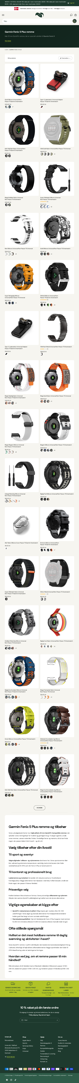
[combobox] (39, 21)
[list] (39, 8)
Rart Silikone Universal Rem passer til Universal (19, 248)
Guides (42, 1051)
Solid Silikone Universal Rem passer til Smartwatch (55, 248)
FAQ (41, 1040)
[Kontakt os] (71, 15)
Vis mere (8, 41)
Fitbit (24, 1048)
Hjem (6, 49)
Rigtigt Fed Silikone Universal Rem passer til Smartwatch (57, 494)
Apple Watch (27, 1040)
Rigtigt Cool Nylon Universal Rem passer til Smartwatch (56, 641)
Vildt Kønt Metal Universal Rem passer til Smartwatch (56, 347)
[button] (3, 15)
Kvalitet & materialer (64, 1043)
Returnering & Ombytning (44, 1057)
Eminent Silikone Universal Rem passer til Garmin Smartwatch (49, 543)
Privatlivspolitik (19, 1075)
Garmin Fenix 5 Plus (15, 49)
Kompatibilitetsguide (46, 1048)
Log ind (72, 3)
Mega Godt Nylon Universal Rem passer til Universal (55, 396)
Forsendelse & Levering (47, 1054)
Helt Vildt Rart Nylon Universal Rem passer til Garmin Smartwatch (15, 149)
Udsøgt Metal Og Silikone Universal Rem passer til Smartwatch (15, 494)
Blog (59, 1051)
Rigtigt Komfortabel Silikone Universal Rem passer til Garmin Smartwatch (16, 691)
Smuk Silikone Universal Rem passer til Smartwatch (20, 739)
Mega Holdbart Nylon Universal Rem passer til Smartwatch (14, 198)
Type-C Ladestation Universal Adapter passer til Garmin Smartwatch (51, 100)
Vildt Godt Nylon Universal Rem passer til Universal (55, 149)
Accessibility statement (59, 1075)
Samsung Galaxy (28, 1046)
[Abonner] (57, 1020)
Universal (25, 1051)
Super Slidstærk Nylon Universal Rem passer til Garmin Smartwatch (15, 592)
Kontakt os (43, 1061)
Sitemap (70, 1075)
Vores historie (62, 1040)
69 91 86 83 (11, 1057)
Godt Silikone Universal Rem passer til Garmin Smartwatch (14, 100)
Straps (11, 1075)
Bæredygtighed (63, 1046)
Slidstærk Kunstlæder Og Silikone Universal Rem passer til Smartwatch (51, 740)
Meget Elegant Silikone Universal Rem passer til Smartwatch (14, 445)
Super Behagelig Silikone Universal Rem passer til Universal (15, 296)
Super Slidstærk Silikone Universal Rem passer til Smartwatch (50, 198)
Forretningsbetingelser (31, 1075)
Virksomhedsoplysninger (45, 1075)
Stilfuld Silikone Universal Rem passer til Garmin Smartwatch (49, 296)
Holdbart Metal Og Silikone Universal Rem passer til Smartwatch (15, 642)
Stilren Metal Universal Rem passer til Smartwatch (55, 592)
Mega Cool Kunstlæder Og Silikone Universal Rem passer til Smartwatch (51, 790)
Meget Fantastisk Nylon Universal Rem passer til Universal (50, 691)
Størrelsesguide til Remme (46, 1044)
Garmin (25, 1043)
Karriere (60, 1048)
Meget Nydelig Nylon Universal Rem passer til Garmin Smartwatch (15, 397)
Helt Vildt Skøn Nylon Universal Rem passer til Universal (21, 790)
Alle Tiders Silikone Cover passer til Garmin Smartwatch (21, 543)
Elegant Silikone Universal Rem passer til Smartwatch (56, 445)
